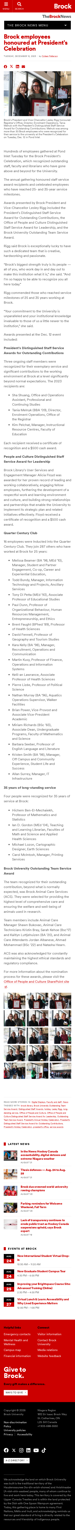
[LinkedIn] (28, 1450)
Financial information (17, 1356)
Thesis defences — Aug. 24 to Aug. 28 (43, 1171)
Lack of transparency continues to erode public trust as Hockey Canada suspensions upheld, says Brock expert (45, 1225)
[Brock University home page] (63, 6)
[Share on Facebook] (5, 66)
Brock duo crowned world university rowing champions (44, 1188)
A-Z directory (15, 1460)
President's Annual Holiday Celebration (41, 1120)
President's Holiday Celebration (18, 1127)
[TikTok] (44, 1450)
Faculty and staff (54, 1102)
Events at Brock (22, 1248)
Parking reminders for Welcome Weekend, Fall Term (41, 1205)
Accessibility (24, 1434)
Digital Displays (38, 1102)
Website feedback (49, 1356)
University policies (15, 1430)
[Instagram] (21, 1450)
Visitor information (49, 1334)
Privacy (8, 1434)
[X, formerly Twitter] (13, 1450)
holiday (47, 1109)
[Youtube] (36, 1450)
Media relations (48, 1350)
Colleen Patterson (50, 56)
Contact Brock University (47, 1342)
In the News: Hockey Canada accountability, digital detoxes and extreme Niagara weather (43, 1155)
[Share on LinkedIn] (17, 66)
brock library (26, 1105)
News (65, 1102)
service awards (56, 1127)
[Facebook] (6, 1450)
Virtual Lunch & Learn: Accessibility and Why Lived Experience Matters (43, 1301)
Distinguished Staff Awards (31, 1109)
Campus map (12, 1350)
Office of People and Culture (32, 1113)
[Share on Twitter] (11, 66)
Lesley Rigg (57, 1109)
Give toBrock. (15, 1372)
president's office (41, 1127)
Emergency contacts (17, 1334)
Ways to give (14, 1392)
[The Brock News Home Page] (56, 13)
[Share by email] (23, 66)
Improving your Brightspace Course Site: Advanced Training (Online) (43, 1286)
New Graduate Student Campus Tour (41, 1271)
